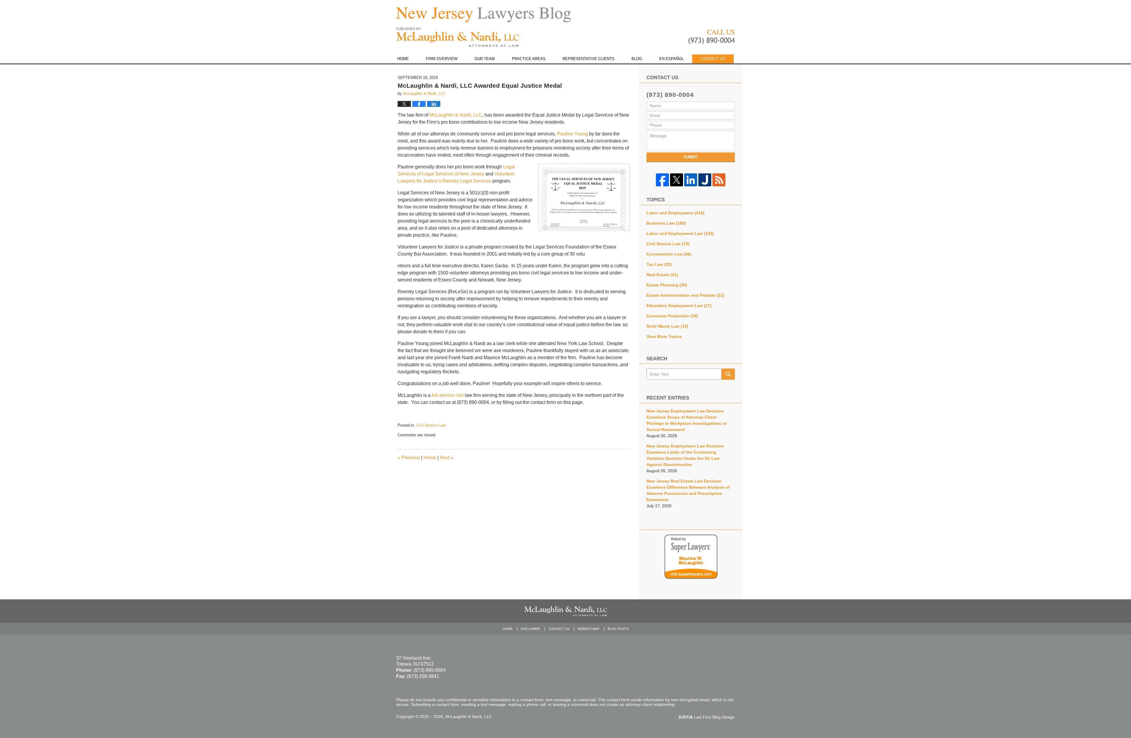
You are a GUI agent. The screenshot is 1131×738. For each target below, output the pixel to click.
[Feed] (719, 179)
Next (446, 457)
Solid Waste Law (667, 326)
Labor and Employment (675, 212)
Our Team (484, 59)
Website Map (588, 629)
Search (728, 374)
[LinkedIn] (691, 179)
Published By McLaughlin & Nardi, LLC (711, 37)
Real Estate (662, 274)
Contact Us (713, 59)
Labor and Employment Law (680, 233)
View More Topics (664, 336)
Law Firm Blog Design (706, 717)
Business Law (666, 223)
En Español (671, 59)
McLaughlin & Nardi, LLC (455, 114)
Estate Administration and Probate (685, 295)
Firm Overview (441, 59)
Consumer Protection (672, 316)
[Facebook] (662, 179)
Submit (690, 157)
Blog (636, 59)
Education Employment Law (679, 305)
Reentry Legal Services (466, 180)
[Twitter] (676, 179)
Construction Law (668, 254)
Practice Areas (528, 59)
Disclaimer (530, 629)
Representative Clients (588, 59)
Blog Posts (618, 629)
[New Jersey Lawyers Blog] (483, 14)
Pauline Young (572, 133)
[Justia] (705, 179)
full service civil (448, 395)
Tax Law (659, 264)
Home (403, 59)
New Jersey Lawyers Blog (457, 37)
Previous (409, 457)
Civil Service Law (431, 425)
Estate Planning (666, 285)
